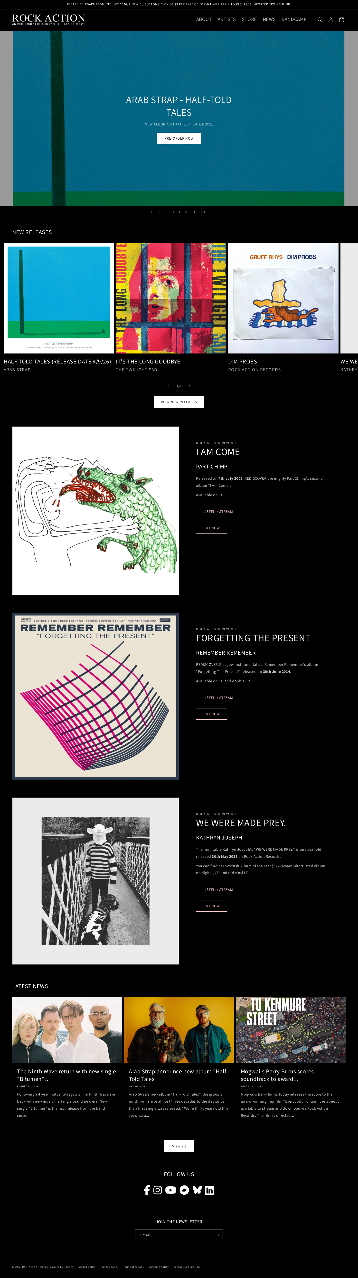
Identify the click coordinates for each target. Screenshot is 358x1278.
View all (179, 1146)
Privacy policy (110, 1266)
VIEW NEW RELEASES (179, 402)
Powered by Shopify (61, 1266)
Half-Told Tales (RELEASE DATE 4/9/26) (57, 361)
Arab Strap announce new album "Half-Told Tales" (178, 1075)
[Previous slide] (151, 212)
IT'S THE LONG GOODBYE (148, 361)
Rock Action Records (35, 1266)
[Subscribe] (217, 1235)
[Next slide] (194, 212)
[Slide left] (168, 386)
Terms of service (133, 1266)
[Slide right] (189, 386)
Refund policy (87, 1266)
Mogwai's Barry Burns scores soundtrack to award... (277, 1075)
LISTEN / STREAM (218, 511)
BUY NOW (211, 527)
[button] (320, 19)
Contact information (186, 1266)
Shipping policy (159, 1266)
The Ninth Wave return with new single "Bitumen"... (66, 1075)
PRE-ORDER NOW (179, 138)
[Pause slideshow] (206, 212)
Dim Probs (242, 361)
